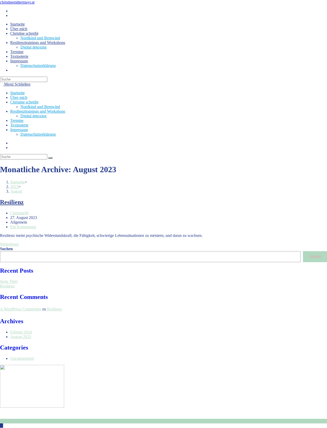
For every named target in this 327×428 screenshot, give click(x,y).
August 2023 (20, 336)
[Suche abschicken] (50, 158)
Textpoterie (19, 125)
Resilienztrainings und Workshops (37, 111)
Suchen (6, 249)
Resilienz (12, 202)
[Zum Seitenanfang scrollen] (1, 425)
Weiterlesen (11, 244)
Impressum (19, 130)
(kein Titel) (9, 281)
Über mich (18, 97)
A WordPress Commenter (20, 309)
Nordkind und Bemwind (40, 107)
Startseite (17, 93)
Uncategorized (22, 358)
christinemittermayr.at (17, 2)
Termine (17, 120)
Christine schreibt (24, 102)
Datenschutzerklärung (38, 134)
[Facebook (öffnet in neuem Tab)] (11, 11)
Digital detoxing (33, 116)
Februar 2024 (21, 332)
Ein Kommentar (23, 227)
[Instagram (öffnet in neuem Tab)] (11, 15)
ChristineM (19, 213)
